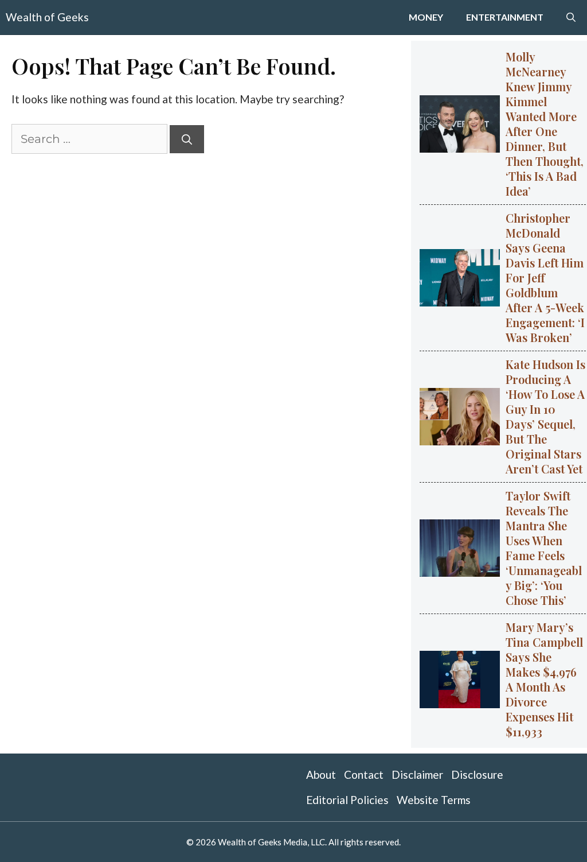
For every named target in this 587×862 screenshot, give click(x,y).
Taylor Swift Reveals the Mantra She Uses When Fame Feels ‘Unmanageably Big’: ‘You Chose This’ (544, 548)
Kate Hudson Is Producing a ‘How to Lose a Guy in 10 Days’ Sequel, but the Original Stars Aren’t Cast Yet (545, 416)
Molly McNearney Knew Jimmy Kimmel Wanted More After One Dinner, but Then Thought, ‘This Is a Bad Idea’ (545, 124)
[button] (571, 17)
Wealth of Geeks (47, 17)
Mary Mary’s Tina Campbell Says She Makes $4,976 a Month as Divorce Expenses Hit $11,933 (544, 679)
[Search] (187, 139)
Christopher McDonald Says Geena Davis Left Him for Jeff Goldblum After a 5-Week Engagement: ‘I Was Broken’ (545, 277)
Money (426, 16)
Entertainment (504, 16)
